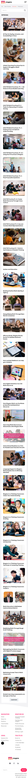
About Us (3, 719)
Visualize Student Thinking (20, 717)
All (2, 6)
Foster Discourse (19, 723)
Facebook (17, 747)
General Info (4, 738)
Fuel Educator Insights (19, 721)
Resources (4, 726)
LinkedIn (17, 745)
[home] (6, 2)
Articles (14, 6)
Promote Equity (19, 726)
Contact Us (18, 740)
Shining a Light (19, 731)
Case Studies (4, 723)
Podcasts (20, 6)
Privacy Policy (4, 740)
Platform (3, 721)
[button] (24, 2)
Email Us (17, 738)
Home (2, 716)
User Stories (7, 6)
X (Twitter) (18, 749)
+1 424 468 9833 (19, 742)
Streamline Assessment (18, 729)
